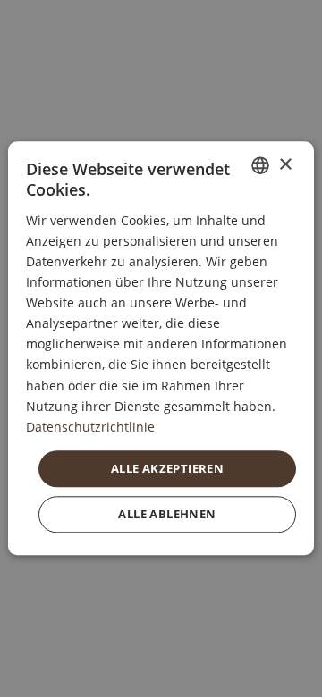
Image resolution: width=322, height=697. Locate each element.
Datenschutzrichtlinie (90, 426)
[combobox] (260, 165)
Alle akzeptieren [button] (167, 468)
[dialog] (161, 348)
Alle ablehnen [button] (167, 515)
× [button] (285, 165)
